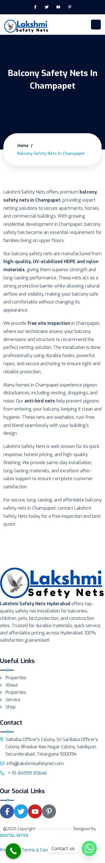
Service (13, 700)
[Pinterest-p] (69, 7)
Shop (11, 707)
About (12, 685)
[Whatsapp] (89, 848)
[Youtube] (58, 7)
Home (23, 145)
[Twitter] (47, 7)
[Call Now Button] (13, 851)
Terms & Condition (40, 850)
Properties (16, 678)
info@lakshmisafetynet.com (35, 764)
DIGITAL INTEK (14, 835)
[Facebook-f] (35, 7)
